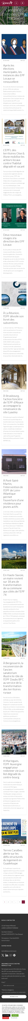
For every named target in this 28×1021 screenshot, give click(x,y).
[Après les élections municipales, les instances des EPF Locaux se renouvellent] (14, 46)
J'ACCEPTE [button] (15, 1015)
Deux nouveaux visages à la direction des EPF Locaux (13, 239)
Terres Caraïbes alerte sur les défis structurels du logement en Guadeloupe (13, 856)
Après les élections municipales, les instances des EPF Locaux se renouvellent (14, 73)
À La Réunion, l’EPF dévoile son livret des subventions (13, 317)
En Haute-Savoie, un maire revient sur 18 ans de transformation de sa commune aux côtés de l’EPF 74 (14, 584)
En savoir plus (14, 1017)
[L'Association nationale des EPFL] (7, 3)
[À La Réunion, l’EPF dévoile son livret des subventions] (14, 294)
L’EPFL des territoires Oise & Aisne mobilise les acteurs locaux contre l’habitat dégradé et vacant (13, 158)
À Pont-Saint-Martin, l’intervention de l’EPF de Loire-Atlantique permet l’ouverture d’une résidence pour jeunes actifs (13, 493)
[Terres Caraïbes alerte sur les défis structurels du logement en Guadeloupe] (14, 831)
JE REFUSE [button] (5, 1017)
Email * (4, 982)
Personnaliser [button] (6, 1015)
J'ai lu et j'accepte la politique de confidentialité (14, 992)
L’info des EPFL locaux (16, 22)
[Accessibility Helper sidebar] (26, 15)
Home (8, 22)
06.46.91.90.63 (5, 940)
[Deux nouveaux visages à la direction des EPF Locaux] (14, 215)
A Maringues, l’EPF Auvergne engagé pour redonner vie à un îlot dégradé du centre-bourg (13, 769)
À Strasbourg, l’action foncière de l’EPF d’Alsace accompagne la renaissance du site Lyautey (13, 404)
